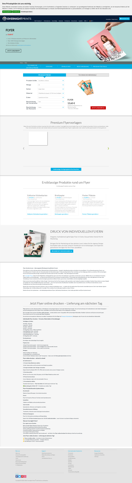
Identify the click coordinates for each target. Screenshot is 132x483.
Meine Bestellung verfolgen (48, 455)
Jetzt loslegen (12, 51)
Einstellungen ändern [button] (26, 11)
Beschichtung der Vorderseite (31, 102)
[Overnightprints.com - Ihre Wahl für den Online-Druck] (16, 18)
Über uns (18, 453)
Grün (17, 458)
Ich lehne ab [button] (16, 11)
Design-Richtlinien (98, 453)
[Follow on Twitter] (19, 476)
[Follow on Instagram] (25, 476)
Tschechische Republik (73, 471)
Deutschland (71, 456)
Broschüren (74, 21)
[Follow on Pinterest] (22, 476)
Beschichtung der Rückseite (31, 107)
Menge (28, 84)
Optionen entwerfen (99, 455)
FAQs (43, 456)
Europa (70, 463)
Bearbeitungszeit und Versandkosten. (24, 45)
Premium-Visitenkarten (67, 316)
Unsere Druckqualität (21, 455)
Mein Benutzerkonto (47, 453)
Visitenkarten (47, 21)
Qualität (81, 21)
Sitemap (96, 456)
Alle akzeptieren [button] (7, 11)
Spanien (70, 461)
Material (29, 93)
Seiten (28, 89)
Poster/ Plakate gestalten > (90, 214)
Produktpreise (44, 75)
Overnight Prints (29, 275)
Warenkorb (125, 18)
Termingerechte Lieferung (22, 456)
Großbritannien (72, 458)
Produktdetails (100, 66)
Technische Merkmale (87, 75)
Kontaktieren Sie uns (47, 458)
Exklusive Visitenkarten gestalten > (37, 214)
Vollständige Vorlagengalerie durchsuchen (66, 169)
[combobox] (51, 80)
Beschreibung (83, 66)
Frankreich (70, 455)
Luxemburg (70, 465)
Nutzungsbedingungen (21, 461)
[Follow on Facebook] (16, 476)
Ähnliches (66, 66)
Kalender (61, 21)
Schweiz (70, 470)
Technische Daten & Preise (32, 66)
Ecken (28, 97)
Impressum (18, 460)
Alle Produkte (37, 21)
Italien (69, 468)
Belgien (70, 460)
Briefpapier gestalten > (62, 214)
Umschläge (54, 21)
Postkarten (67, 21)
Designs (49, 66)
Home (21, 62)
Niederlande (71, 466)
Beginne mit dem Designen (61, 251)
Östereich (70, 453)
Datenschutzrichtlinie (21, 463)
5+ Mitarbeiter (19, 465)
